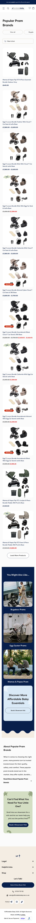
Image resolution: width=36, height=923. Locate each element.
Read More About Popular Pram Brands (15, 781)
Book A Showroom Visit (18, 710)
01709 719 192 (19, 891)
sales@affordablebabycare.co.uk (19, 895)
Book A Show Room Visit (18, 885)
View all (12, 32)
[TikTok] (22, 902)
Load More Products (18, 555)
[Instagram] (17, 902)
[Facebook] (30, 8)
